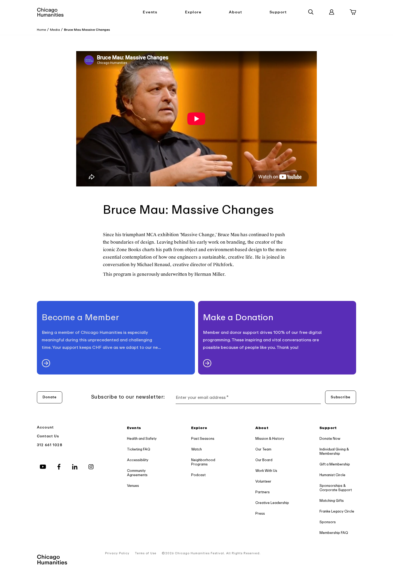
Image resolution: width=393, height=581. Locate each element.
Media (55, 29)
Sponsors (327, 522)
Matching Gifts (331, 500)
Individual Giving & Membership (334, 451)
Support (278, 12)
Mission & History (269, 438)
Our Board (263, 460)
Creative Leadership (272, 502)
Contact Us (48, 436)
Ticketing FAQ (138, 449)
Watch (196, 449)
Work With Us (266, 470)
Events (150, 12)
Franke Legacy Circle (336, 511)
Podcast (198, 475)
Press (260, 513)
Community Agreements (137, 473)
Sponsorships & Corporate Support (335, 488)
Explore (193, 12)
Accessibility (137, 460)
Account (45, 427)
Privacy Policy (117, 553)
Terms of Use (145, 553)
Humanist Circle (332, 475)
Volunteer (263, 481)
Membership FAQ (333, 532)
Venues (133, 485)
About (235, 12)
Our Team (263, 449)
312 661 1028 (49, 445)
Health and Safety (142, 438)
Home (41, 29)
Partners (262, 492)
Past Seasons (202, 438)
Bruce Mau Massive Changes (87, 29)
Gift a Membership (334, 464)
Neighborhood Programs (203, 462)
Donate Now (329, 438)
